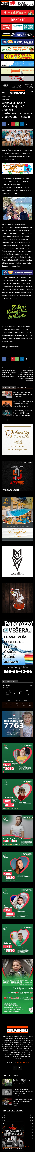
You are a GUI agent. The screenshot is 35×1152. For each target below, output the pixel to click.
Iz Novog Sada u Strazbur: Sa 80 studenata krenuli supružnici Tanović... (23, 1101)
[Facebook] (4, 124)
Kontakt (27, 1146)
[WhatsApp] (17, 124)
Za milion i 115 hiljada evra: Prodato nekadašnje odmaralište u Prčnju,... (21, 1082)
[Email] (26, 124)
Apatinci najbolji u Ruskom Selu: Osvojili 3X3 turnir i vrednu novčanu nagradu (22, 413)
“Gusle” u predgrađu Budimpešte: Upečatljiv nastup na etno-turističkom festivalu (9, 374)
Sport (7, 99)
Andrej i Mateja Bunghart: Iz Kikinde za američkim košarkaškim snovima (23, 404)
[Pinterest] (13, 124)
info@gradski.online (23, 1062)
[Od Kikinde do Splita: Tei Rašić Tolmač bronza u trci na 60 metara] (7, 394)
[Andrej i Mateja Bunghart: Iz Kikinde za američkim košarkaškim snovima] (7, 404)
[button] (3, 92)
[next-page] (6, 420)
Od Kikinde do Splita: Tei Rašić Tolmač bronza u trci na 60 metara (22, 394)
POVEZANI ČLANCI (8, 387)
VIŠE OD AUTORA (22, 387)
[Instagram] (20, 1068)
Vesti (9, 96)
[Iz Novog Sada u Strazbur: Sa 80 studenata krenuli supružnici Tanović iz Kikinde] (7, 1101)
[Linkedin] (22, 124)
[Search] (32, 92)
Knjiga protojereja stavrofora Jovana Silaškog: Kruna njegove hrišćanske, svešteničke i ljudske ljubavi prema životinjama (25, 376)
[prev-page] (3, 420)
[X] (8, 124)
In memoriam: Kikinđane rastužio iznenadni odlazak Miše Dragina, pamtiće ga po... (23, 1091)
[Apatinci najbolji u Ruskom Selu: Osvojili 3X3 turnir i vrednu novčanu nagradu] (7, 413)
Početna (4, 96)
